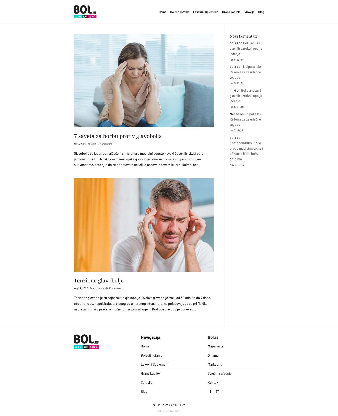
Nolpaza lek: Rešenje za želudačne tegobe (245, 71)
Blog (261, 12)
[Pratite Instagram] (217, 392)
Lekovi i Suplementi (205, 12)
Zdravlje (249, 12)
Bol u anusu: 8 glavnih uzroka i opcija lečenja (246, 48)
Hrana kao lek (231, 12)
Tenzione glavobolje (99, 280)
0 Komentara (105, 143)
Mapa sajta (216, 346)
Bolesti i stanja (179, 12)
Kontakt (214, 382)
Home (162, 12)
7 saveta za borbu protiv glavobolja (118, 136)
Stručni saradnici (220, 373)
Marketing (215, 364)
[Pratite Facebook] (210, 392)
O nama (213, 355)
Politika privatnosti (169, 411)
